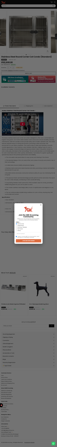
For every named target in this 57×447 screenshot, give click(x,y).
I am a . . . (18, 222)
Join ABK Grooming (28, 240)
